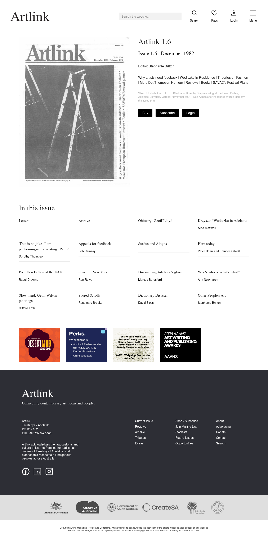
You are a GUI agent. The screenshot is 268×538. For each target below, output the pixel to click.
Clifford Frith (27, 308)
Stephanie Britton (209, 302)
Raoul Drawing (28, 279)
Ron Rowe (85, 279)
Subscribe (167, 112)
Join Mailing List (186, 427)
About (220, 421)
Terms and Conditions (99, 527)
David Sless (146, 302)
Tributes (140, 438)
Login (190, 112)
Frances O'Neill (230, 251)
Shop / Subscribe (186, 421)
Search (220, 443)
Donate (221, 432)
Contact (221, 438)
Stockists (181, 432)
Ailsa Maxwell (207, 228)
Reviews (140, 427)
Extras (139, 443)
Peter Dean (206, 251)
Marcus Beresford (150, 279)
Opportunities (184, 443)
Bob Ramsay (87, 251)
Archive (140, 432)
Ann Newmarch (208, 279)
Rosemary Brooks (90, 302)
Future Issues (184, 438)
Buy (145, 112)
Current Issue (144, 421)
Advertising (223, 427)
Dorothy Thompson (31, 256)
